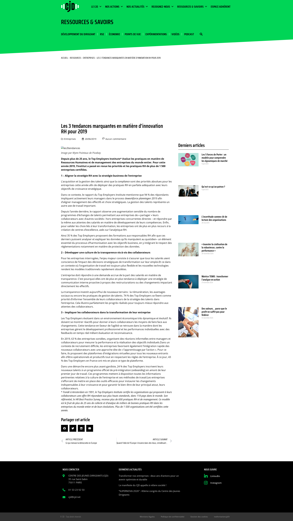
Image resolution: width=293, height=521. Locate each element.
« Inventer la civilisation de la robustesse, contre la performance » (214, 247)
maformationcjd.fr (222, 516)
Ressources (75, 58)
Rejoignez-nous (161, 6)
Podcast (189, 34)
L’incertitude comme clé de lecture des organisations (214, 218)
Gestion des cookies (199, 516)
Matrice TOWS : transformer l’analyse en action (215, 278)
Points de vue (133, 34)
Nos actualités (135, 6)
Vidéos (175, 34)
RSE (102, 34)
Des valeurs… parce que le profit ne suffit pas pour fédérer (214, 311)
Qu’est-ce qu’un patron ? (213, 187)
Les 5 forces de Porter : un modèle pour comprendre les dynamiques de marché (215, 157)
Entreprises (89, 58)
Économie (114, 34)
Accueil (64, 58)
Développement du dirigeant (78, 34)
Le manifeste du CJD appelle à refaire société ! (142, 485)
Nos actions (112, 6)
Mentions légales (147, 516)
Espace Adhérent (220, 6)
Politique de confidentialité (172, 516)
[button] (201, 34)
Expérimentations (156, 34)
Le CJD (94, 6)
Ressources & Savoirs (190, 6)
